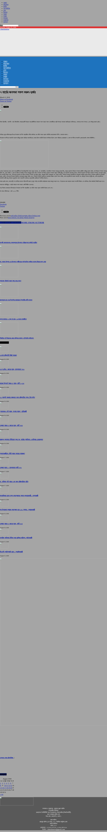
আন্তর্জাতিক (6, 8)
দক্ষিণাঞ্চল (5, 4)
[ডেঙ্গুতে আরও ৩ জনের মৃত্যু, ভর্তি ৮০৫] (4, 520)
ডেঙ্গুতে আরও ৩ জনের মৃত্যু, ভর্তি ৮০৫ (11, 524)
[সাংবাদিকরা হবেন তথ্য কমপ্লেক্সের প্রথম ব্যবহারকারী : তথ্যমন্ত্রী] (4, 492)
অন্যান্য (5, 22)
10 (5, 785)
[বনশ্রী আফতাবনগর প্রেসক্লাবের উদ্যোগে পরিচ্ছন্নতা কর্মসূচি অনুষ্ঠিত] (9, 238)
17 (5, 788)
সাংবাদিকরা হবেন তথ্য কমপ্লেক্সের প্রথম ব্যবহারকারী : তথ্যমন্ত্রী (19, 496)
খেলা (4, 10)
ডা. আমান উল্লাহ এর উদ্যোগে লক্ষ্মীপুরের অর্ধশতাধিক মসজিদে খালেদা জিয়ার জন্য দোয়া (23, 262)
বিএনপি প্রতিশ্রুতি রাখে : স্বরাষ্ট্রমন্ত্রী (11, 552)
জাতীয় (5, 6)
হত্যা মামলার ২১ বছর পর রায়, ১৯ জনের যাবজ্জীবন (13, 319)
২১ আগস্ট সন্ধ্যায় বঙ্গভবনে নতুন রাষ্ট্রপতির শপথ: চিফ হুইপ (17, 397)
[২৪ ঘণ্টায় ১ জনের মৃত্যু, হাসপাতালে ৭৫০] (4, 365)
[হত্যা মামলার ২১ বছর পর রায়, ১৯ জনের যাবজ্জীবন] (9, 315)
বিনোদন (5, 12)
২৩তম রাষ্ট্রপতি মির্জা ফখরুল (8, 355)
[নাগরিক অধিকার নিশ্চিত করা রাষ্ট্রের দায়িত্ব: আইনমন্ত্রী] (4, 534)
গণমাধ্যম (5, 20)
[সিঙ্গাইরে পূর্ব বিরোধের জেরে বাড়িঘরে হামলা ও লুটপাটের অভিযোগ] (9, 334)
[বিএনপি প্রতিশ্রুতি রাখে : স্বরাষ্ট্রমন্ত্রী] (4, 548)
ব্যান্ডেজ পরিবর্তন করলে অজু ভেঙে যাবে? (10, 281)
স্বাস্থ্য (5, 16)
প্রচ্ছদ (5, 3)
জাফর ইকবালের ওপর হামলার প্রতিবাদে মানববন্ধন (21, 218)
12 (9, 785)
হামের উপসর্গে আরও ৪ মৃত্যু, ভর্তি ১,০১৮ (12, 383)
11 (7, 785)
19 (9, 788)
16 (3, 788)
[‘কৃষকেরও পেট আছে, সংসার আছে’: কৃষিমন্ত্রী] (4, 407)
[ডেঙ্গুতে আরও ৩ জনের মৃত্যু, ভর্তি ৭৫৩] (4, 421)
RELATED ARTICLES (10, 222)
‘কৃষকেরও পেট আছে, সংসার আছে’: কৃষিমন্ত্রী (13, 411)
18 (7, 788)
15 (1, 788)
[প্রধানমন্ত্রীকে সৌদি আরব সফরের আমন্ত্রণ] (4, 450)
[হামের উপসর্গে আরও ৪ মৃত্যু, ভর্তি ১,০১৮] (4, 379)
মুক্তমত (5, 18)
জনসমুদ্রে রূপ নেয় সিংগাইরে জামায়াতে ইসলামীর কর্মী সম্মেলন (16, 300)
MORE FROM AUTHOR (32, 222)
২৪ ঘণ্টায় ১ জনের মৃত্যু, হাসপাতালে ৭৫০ (12, 369)
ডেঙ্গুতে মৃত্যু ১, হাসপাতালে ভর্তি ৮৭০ (11, 468)
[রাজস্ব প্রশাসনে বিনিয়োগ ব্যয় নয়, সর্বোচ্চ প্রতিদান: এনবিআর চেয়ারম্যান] (4, 436)
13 (11, 785)
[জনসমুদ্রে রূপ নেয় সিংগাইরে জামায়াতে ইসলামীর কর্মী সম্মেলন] (9, 296)
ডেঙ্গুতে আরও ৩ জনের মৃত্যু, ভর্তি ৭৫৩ (11, 425)
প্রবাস (5, 14)
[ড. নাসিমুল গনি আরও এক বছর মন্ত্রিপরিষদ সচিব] (4, 478)
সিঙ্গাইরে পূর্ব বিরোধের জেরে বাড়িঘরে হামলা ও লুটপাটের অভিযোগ (17, 338)
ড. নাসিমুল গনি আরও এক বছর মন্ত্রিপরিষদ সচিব (14, 482)
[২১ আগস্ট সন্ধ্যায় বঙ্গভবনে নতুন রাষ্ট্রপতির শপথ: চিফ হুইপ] (4, 393)
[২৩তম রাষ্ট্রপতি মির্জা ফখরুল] (4, 351)
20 (11, 788)
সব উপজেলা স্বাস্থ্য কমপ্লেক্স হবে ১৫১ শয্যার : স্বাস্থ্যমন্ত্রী (17, 510)
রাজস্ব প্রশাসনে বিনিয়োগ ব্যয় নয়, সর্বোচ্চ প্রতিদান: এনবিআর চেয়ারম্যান (21, 439)
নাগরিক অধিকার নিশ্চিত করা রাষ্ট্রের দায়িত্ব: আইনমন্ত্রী (16, 538)
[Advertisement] (53, 44)
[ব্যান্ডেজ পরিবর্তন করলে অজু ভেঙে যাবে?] (9, 277)
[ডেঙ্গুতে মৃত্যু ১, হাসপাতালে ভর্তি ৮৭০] (4, 464)
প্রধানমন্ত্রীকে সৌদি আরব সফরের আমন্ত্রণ (12, 453)
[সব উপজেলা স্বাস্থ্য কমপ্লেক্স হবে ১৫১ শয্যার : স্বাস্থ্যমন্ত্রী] (4, 506)
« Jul (1, 794)
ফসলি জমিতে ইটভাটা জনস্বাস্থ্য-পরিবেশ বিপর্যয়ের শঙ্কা (25, 216)
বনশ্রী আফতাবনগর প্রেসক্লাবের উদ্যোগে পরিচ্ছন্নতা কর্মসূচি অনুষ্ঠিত (18, 242)
